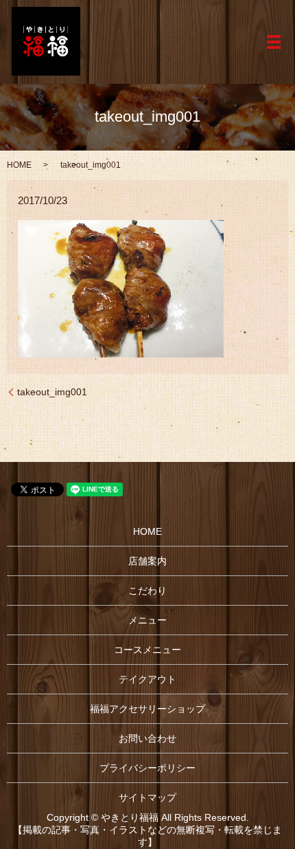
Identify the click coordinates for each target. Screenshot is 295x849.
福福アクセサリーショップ (147, 708)
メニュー (147, 620)
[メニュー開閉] (274, 42)
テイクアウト (147, 679)
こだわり (147, 590)
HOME (19, 165)
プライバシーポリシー (147, 767)
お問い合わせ (147, 738)
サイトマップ (147, 797)
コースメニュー (147, 649)
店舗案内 (147, 560)
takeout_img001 (52, 391)
